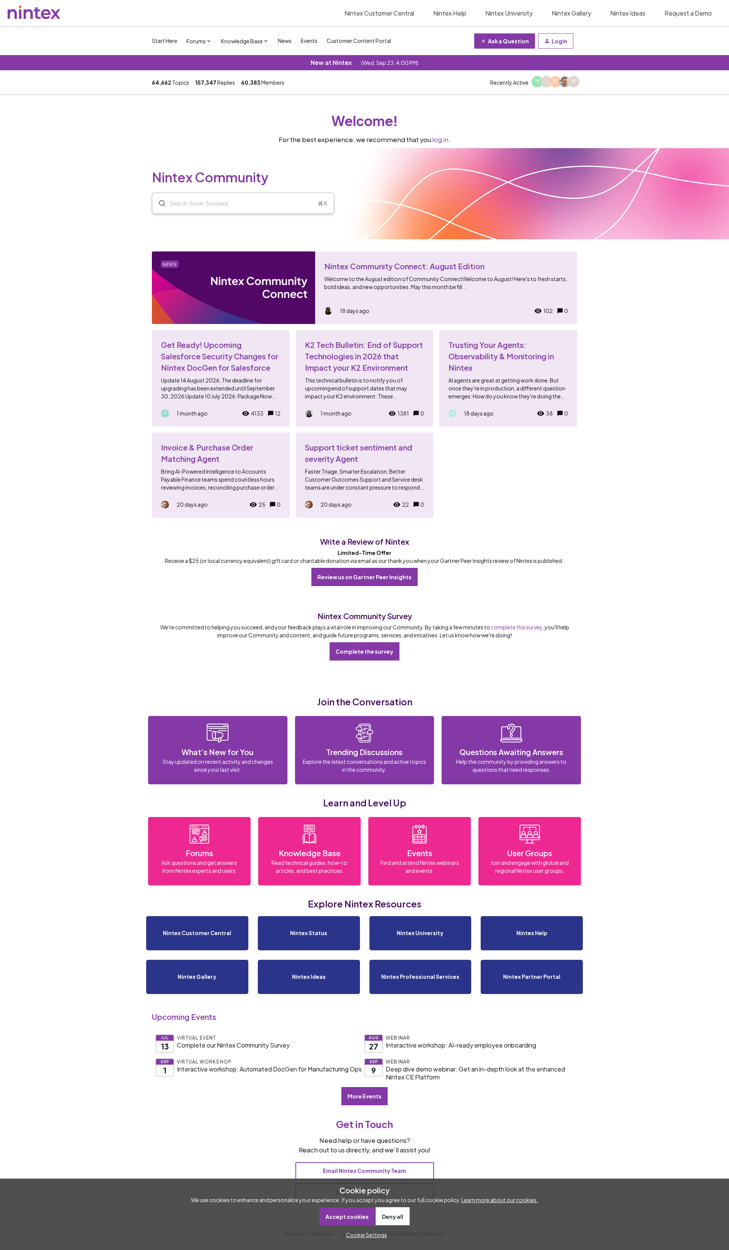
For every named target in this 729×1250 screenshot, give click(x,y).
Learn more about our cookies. (499, 1199)
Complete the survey (364, 651)
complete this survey (516, 627)
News (285, 40)
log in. (441, 140)
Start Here (164, 40)
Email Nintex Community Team (364, 1170)
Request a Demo (688, 13)
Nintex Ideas (627, 13)
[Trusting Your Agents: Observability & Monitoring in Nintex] (508, 378)
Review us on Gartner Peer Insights (364, 577)
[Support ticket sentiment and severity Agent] (365, 475)
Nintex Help (449, 13)
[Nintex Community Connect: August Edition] (364, 287)
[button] (364, 1234)
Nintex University (509, 13)
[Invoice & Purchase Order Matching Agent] (221, 475)
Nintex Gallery (571, 13)
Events (309, 40)
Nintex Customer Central (379, 13)
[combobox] (243, 203)
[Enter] (159, 203)
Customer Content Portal (359, 40)
